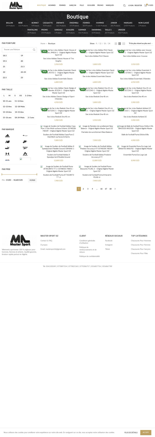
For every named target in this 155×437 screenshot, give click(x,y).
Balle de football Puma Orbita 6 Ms (135, 135)
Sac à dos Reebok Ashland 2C (135, 117)
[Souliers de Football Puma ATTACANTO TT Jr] (58, 169)
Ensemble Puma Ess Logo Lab (135, 155)
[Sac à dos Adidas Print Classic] (97, 51)
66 (101, 189)
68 (111, 189)
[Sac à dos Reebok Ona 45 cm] (97, 90)
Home (43, 43)
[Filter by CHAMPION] (28, 135)
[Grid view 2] (116, 43)
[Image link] (19, 240)
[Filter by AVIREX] (28, 154)
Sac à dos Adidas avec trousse (135, 56)
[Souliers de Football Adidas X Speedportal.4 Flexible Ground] (58, 149)
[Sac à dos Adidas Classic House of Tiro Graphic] (58, 52)
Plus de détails (131, 432)
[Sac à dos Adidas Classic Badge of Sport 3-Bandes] (58, 90)
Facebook (108, 241)
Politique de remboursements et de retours (87, 250)
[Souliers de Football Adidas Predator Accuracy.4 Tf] (97, 149)
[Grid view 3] (119, 43)
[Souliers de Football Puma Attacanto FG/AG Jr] (97, 169)
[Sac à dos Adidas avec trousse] (135, 51)
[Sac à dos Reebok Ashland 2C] (135, 111)
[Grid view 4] (123, 43)
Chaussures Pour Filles (139, 253)
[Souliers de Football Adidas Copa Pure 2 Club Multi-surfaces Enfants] (58, 128)
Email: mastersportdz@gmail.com (53, 249)
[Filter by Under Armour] (10, 154)
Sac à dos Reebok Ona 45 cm (97, 97)
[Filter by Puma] (10, 147)
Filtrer (32, 180)
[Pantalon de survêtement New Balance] (97, 127)
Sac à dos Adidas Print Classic (97, 56)
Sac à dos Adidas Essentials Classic (58, 79)
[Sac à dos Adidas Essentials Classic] (58, 73)
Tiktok (107, 249)
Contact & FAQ (46, 241)
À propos (44, 245)
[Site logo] (15, 5)
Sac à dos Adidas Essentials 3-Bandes (135, 79)
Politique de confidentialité (89, 256)
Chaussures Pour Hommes (141, 241)
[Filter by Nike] (28, 141)
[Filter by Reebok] (28, 147)
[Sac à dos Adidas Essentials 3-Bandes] (135, 73)
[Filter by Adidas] (10, 135)
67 (106, 189)
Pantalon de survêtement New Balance (96, 132)
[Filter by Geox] (28, 160)
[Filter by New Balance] (10, 141)
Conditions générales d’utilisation (87, 242)
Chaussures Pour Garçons (140, 249)
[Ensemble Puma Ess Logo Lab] (135, 149)
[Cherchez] (124, 5)
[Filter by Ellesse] (10, 160)
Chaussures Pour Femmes (140, 245)
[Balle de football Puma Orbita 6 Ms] (135, 128)
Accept (146, 432)
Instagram (109, 245)
